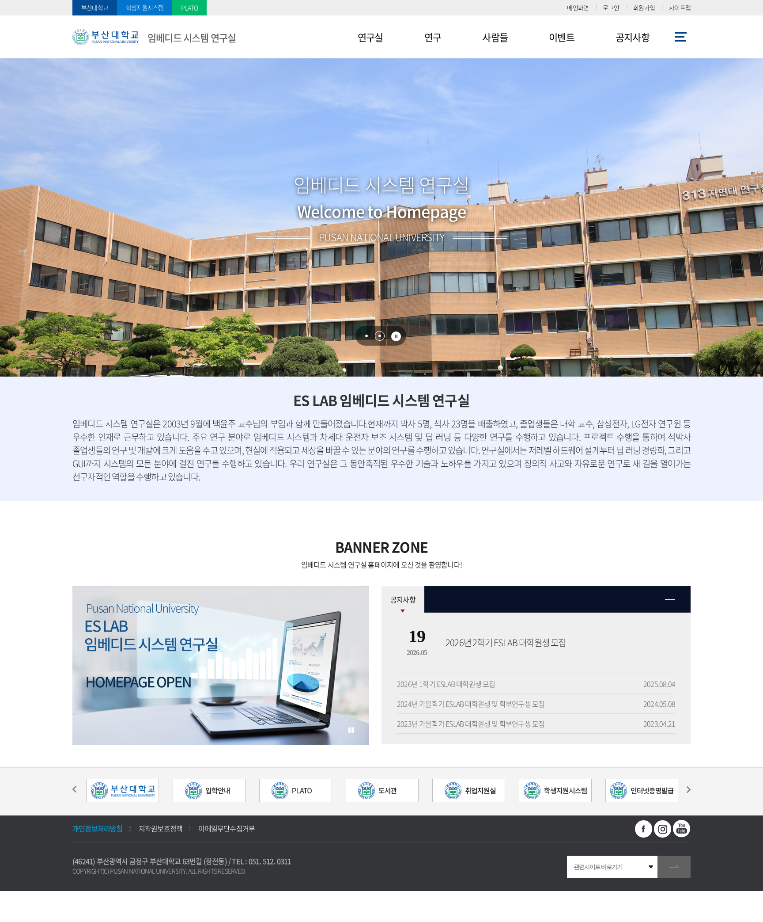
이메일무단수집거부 (226, 828)
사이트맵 (680, 7)
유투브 (682, 829)
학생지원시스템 (144, 7)
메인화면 (578, 7)
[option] (220, 666)
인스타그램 (663, 829)
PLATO (189, 7)
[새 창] (122, 791)
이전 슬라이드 (79, 789)
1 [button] (366, 336)
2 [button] (379, 336)
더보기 (536, 599)
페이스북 (644, 829)
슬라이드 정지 (396, 336)
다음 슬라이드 (684, 789)
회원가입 (644, 7)
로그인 (611, 7)
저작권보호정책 (160, 828)
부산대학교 (94, 7)
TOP (15, 906)
